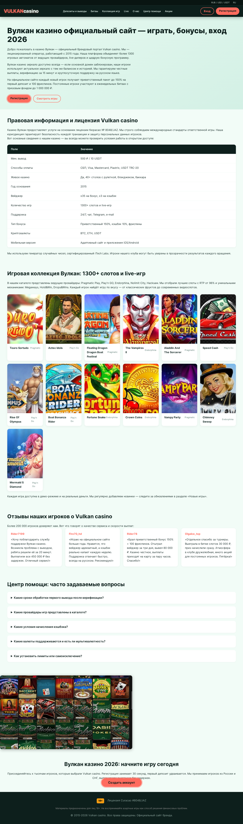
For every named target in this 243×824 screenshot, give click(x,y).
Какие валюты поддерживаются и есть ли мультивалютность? (59, 641)
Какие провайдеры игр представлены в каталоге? (50, 612)
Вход (207, 11)
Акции (168, 11)
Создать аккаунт (121, 783)
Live (126, 11)
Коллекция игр (111, 11)
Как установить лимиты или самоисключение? (48, 656)
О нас (136, 11)
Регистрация (227, 10)
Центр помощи (152, 11)
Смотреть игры (47, 98)
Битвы (94, 11)
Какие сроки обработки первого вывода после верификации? (59, 597)
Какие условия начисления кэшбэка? (41, 626)
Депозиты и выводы (75, 11)
